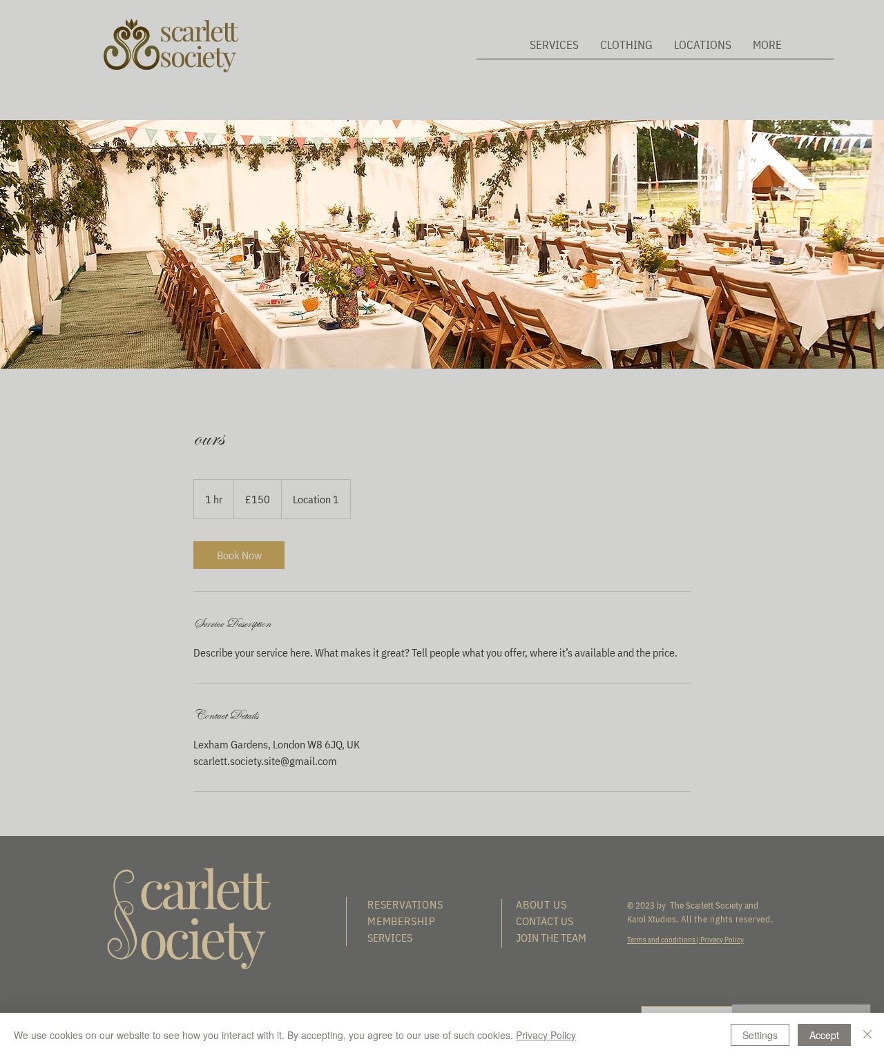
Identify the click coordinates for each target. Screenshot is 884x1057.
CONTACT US (544, 921)
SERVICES (389, 937)
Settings (760, 1035)
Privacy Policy (721, 939)
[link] (239, 555)
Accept (824, 1035)
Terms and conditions (662, 939)
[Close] (867, 1035)
